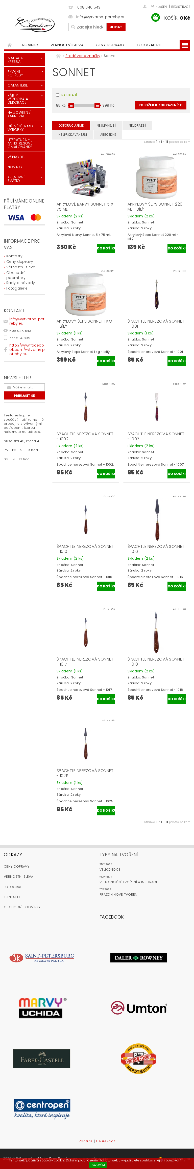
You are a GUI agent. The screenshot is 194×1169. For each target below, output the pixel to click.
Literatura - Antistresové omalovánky (20, 143)
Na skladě (69, 95)
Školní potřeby (15, 73)
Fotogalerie (149, 44)
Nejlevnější (106, 125)
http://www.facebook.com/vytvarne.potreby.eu (27, 349)
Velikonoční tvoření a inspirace (129, 882)
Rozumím (98, 1165)
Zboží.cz (85, 1141)
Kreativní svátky (16, 179)
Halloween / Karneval (19, 114)
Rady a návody (20, 282)
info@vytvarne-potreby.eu (26, 321)
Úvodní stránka (10, 44)
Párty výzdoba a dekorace (18, 99)
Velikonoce (110, 869)
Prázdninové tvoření (119, 894)
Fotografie (14, 887)
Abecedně (108, 134)
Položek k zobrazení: (160, 105)
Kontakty (14, 256)
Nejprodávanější (73, 134)
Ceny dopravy (110, 44)
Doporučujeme (71, 125)
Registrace (180, 7)
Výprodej (17, 156)
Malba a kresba (15, 59)
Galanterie (18, 85)
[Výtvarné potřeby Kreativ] (34, 25)
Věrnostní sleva (67, 44)
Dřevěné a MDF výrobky (21, 128)
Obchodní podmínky (16, 275)
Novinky (30, 44)
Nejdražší (137, 125)
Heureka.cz (105, 1141)
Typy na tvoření (119, 854)
